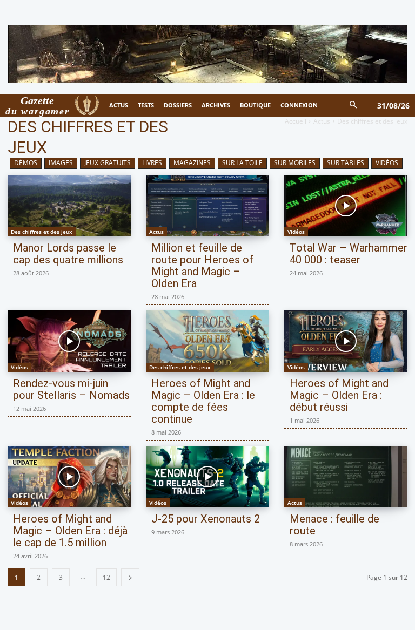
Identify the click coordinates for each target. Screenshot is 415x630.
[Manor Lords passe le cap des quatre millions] (69, 205)
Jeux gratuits (107, 162)
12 (106, 577)
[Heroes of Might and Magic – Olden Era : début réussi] (345, 341)
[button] (354, 105)
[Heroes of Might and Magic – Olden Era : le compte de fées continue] (207, 341)
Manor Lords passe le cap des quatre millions (68, 253)
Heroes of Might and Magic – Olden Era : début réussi (339, 395)
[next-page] (130, 577)
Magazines (192, 162)
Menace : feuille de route (334, 524)
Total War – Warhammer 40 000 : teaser (348, 253)
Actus (321, 121)
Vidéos (387, 162)
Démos (25, 162)
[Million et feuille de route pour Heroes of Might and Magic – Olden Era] (207, 205)
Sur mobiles (295, 162)
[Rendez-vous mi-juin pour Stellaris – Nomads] (69, 341)
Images (61, 162)
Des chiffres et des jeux (41, 231)
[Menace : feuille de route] (345, 476)
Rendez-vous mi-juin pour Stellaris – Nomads (71, 389)
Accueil (295, 121)
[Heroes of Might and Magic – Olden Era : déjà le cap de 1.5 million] (69, 476)
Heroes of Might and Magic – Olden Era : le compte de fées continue (203, 401)
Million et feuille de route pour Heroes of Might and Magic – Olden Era (202, 265)
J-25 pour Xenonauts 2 (205, 518)
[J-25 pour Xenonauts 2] (207, 476)
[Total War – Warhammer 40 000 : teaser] (345, 205)
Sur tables (345, 162)
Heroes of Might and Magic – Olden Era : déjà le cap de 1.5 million (70, 530)
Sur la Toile (242, 162)
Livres (152, 162)
